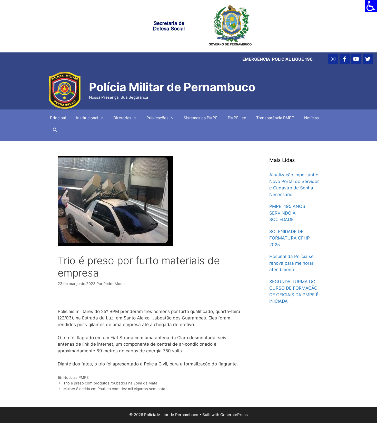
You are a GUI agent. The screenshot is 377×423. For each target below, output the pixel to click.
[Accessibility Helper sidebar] (371, 6)
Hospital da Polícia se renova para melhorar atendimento (291, 263)
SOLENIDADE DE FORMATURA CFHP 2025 (289, 238)
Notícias (311, 117)
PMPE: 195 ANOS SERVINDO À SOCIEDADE (287, 213)
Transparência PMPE (275, 117)
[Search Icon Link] (55, 131)
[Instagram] (333, 59)
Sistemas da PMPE (200, 117)
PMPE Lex (237, 117)
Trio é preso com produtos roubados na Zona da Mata (110, 383)
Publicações (157, 117)
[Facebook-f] (345, 59)
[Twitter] (368, 59)
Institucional (87, 117)
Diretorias (122, 117)
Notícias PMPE (76, 377)
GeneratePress (234, 414)
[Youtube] (356, 59)
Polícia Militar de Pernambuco (172, 87)
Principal (58, 117)
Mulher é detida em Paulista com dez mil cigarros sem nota (114, 389)
